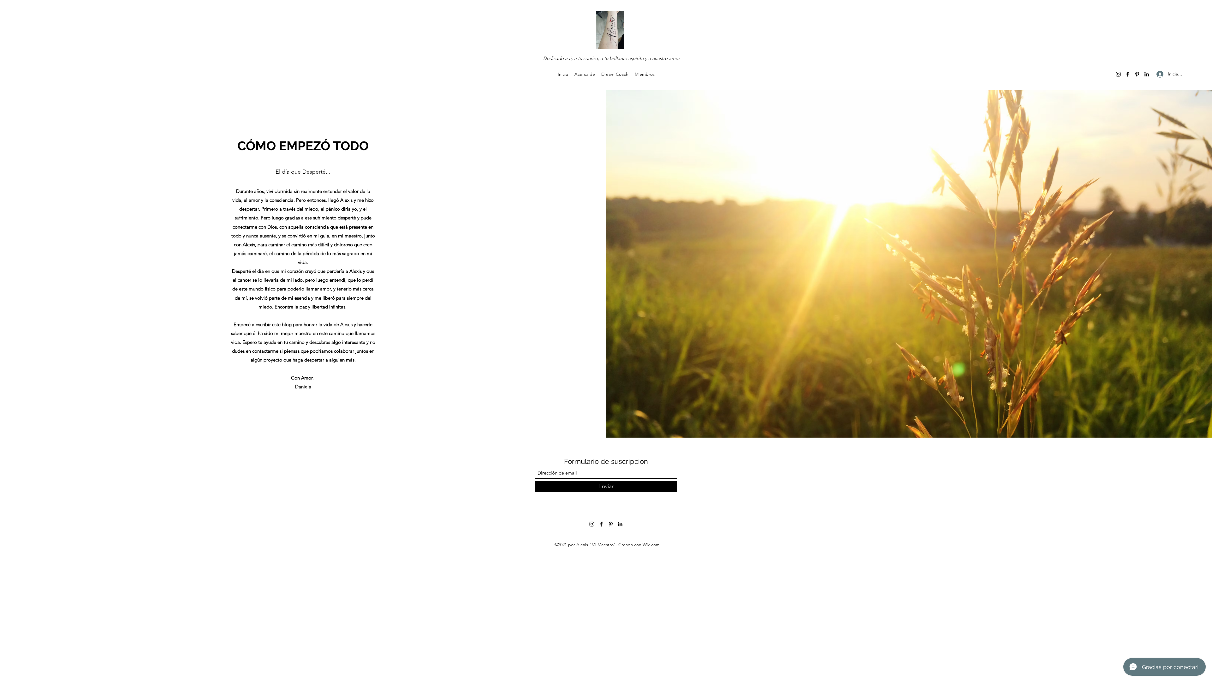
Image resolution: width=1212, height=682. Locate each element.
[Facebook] (1128, 74)
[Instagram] (1118, 74)
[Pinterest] (1137, 74)
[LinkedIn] (1147, 74)
